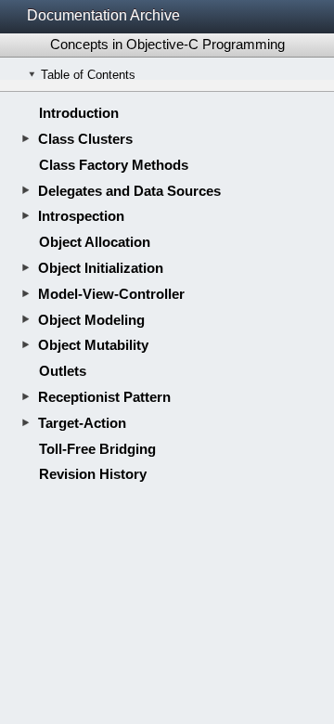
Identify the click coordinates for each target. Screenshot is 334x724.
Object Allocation (94, 242)
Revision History (93, 474)
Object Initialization (100, 268)
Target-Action (82, 423)
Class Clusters (85, 139)
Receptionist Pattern (104, 397)
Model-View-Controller (111, 294)
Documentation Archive (103, 15)
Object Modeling (91, 320)
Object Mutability (93, 345)
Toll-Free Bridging (97, 449)
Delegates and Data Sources (129, 191)
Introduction (79, 113)
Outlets (62, 371)
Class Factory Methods (113, 165)
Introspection (81, 216)
